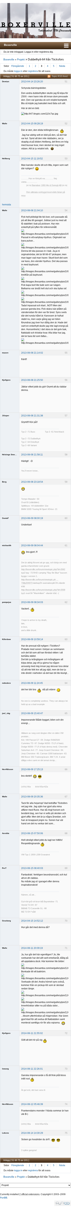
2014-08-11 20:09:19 (32, 948)
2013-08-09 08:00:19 (32, 518)
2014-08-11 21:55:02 (32, 1033)
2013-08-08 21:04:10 (32, 210)
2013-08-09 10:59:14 (32, 639)
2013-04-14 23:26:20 (32, 81)
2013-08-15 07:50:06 (32, 833)
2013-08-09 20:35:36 (32, 796)
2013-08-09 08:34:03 (32, 602)
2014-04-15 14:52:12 (32, 920)
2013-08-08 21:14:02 (32, 352)
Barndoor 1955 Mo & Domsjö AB (47, 185)
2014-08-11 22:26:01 (32, 1069)
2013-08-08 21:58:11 (32, 454)
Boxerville (10, 44)
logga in (18, 71)
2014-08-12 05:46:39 (32, 1104)
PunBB (3, 1197)
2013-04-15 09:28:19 (32, 123)
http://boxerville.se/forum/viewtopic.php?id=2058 (43, 590)
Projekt (21, 59)
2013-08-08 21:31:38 (32, 415)
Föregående (17, 66)
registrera (33, 71)
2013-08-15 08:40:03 (32, 868)
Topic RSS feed (60, 76)
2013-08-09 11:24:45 (32, 683)
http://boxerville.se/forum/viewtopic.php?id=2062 (43, 569)
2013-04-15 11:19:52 (32, 158)
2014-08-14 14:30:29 (32, 1133)
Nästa (62, 66)
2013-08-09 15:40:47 (32, 713)
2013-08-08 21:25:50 (32, 380)
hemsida (6, 204)
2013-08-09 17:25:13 (32, 769)
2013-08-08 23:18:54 (32, 482)
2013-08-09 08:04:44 (32, 545)
